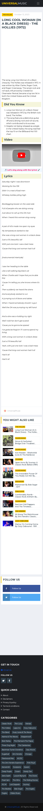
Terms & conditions (11, 706)
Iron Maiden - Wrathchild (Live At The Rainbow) (26, 454)
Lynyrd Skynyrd (20, 776)
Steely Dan (27, 771)
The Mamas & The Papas (23, 741)
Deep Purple (7, 771)
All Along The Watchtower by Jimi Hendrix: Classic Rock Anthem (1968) (26, 515)
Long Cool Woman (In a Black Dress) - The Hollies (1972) (26, 431)
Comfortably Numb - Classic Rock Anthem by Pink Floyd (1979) (26, 496)
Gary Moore (30, 750)
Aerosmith (6, 767)
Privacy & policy (9, 702)
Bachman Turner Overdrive (12, 750)
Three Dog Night (8, 745)
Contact (6, 710)
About (5, 695)
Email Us (7, 670)
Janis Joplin (6, 776)
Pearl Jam (6, 780)
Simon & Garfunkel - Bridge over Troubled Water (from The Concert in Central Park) (26, 442)
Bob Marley (6, 741)
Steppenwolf (26, 737)
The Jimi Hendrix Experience (13, 763)
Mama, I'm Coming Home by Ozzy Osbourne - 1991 (26, 525)
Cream (17, 771)
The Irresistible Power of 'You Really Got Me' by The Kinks (26, 475)
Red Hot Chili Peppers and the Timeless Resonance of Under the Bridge (26, 505)
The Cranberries (24, 745)
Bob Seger (19, 481)
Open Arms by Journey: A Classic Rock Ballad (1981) (26, 464)
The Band (5, 732)
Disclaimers (7, 699)
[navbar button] (38, 3)
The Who (16, 780)
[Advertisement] (21, 54)
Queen (26, 767)
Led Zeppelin (15, 784)
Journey (18, 459)
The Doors (33, 776)
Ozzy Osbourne (21, 521)
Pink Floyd (19, 491)
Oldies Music (20, 438)
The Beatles (6, 789)
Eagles (4, 793)
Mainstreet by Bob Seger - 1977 (26, 486)
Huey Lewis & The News (22, 732)
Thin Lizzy (18, 724)
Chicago (28, 754)
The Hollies (7, 14)
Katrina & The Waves (10, 737)
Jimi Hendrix (20, 511)
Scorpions (17, 767)
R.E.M (4, 784)
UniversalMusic (13, 807)
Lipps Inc (17, 728)
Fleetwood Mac (8, 758)
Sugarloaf (5, 754)
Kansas (28, 724)
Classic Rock (6, 724)
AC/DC (19, 758)
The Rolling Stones (30, 780)
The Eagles (30, 789)
